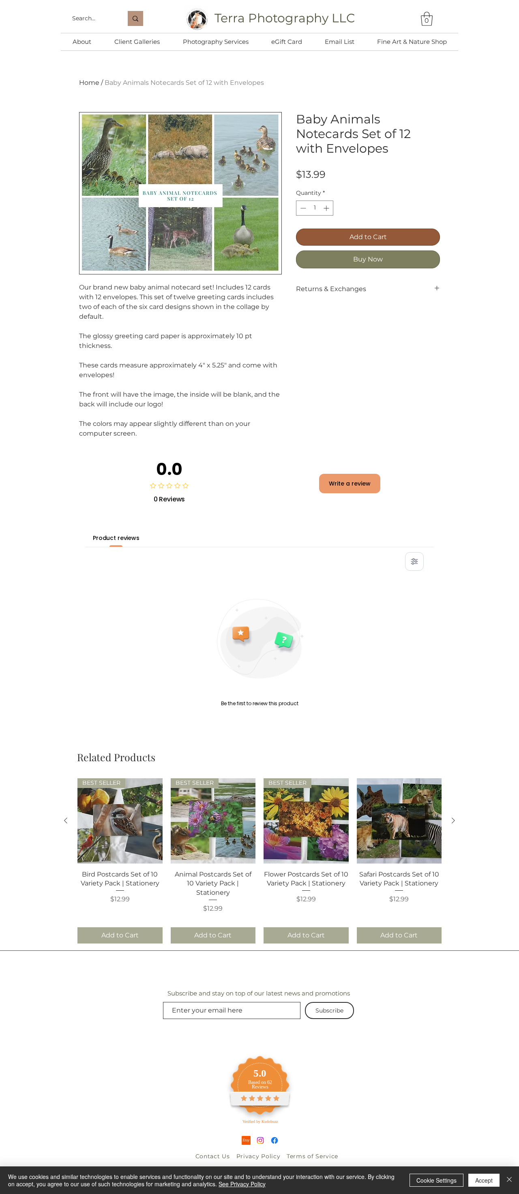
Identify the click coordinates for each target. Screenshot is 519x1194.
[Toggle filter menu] (414, 561)
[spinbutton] (314, 208)
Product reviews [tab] (116, 538)
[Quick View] (399, 821)
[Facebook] (274, 1140)
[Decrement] (302, 208)
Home (89, 82)
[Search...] (135, 18)
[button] (427, 19)
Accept (484, 1180)
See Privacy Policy (242, 1184)
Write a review (350, 483)
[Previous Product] (66, 820)
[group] (259, 861)
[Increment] (327, 208)
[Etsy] (246, 1140)
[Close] (509, 1180)
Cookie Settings (436, 1180)
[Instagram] (260, 1140)
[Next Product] (453, 820)
